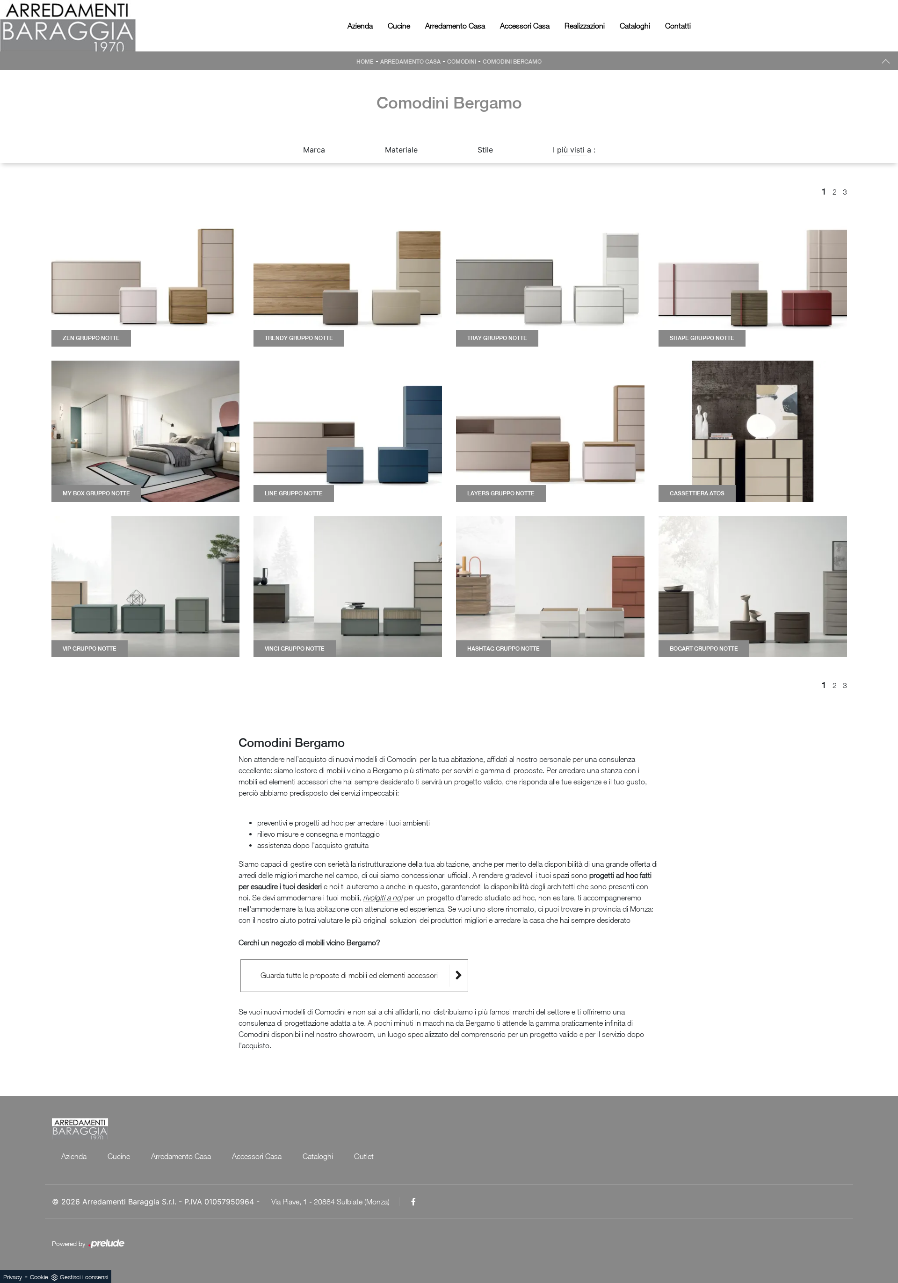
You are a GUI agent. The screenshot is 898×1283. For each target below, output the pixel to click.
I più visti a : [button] (574, 149)
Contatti (678, 26)
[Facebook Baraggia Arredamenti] (413, 1201)
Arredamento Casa (455, 26)
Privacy (12, 1277)
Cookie (39, 1277)
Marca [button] (314, 149)
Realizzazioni (585, 26)
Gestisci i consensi (84, 1277)
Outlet (364, 1156)
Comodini (461, 61)
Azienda (360, 26)
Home (365, 61)
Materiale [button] (401, 149)
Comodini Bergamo (512, 61)
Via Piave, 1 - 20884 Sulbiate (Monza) (330, 1201)
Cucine (399, 26)
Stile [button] (485, 149)
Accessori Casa (525, 26)
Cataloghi (635, 26)
